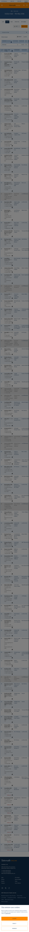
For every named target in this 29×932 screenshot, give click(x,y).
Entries (2, 879)
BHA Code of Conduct (9, 899)
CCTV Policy (3, 897)
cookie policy (8, 913)
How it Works (18, 883)
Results (2, 881)
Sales (2, 877)
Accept (14, 918)
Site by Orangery (4, 901)
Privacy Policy (19, 895)
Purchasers (17, 877)
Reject (14, 923)
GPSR (2, 899)
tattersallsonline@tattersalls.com (8, 873)
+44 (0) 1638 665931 (6, 870)
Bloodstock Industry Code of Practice (8, 895)
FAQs (16, 881)
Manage (14, 928)
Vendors (3, 883)
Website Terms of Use (21, 897)
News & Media (18, 879)
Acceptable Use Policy (12, 897)
